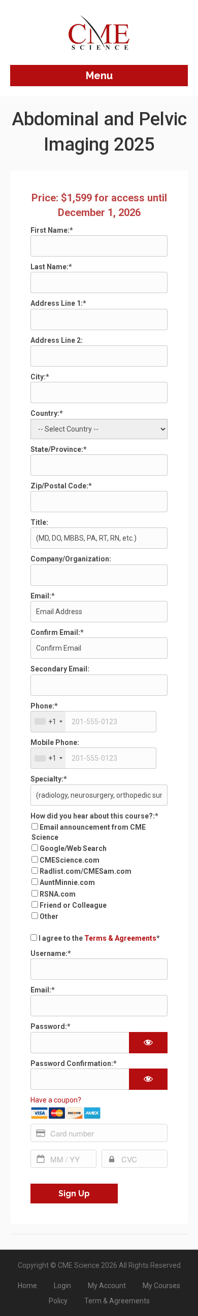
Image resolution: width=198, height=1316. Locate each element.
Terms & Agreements (120, 938)
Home (27, 1286)
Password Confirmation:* (73, 1063)
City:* (39, 377)
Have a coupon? (55, 1100)
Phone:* (44, 706)
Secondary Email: (59, 669)
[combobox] (48, 722)
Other (49, 916)
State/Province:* (58, 449)
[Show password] (148, 1042)
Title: (39, 522)
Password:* (50, 1026)
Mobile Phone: (54, 742)
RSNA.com (58, 894)
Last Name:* (51, 267)
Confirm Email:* (57, 632)
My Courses (161, 1286)
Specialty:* (48, 779)
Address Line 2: (56, 340)
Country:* (46, 413)
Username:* (50, 953)
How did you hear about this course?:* (94, 816)
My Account (107, 1286)
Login (62, 1286)
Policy (58, 1301)
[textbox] (93, 721)
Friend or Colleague (73, 905)
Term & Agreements (117, 1301)
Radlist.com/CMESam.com (85, 871)
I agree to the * (98, 938)
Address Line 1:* (58, 303)
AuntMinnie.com (67, 882)
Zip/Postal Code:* (61, 486)
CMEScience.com (70, 860)
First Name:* (51, 230)
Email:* (42, 596)
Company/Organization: (70, 559)
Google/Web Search (73, 848)
